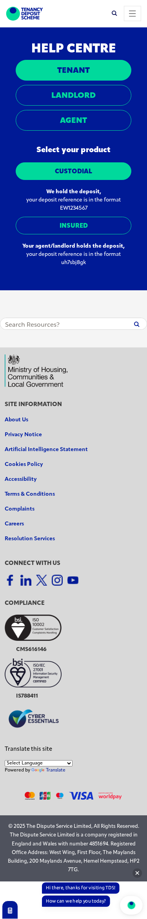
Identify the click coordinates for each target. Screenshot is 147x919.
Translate (55, 770)
